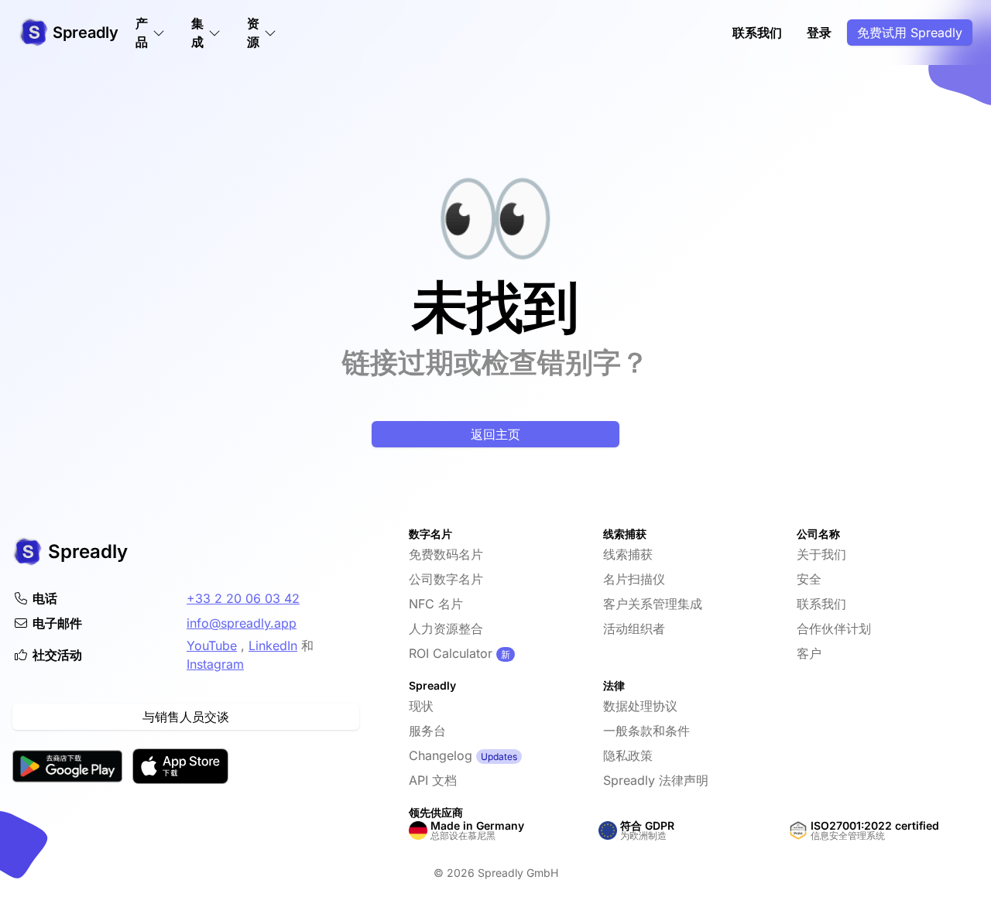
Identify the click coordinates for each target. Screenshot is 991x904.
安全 (809, 579)
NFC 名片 (436, 603)
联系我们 (757, 32)
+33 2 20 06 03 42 (243, 598)
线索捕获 (628, 554)
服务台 (427, 730)
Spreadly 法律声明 (655, 780)
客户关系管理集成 (652, 603)
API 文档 (433, 780)
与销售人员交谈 (185, 716)
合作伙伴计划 (834, 628)
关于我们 (821, 554)
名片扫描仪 (634, 579)
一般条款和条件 (646, 730)
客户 (809, 653)
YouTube (212, 645)
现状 (421, 706)
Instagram (215, 664)
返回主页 (495, 434)
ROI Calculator (450, 653)
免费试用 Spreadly (909, 32)
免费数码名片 (446, 554)
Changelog (440, 755)
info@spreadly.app (242, 623)
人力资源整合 (446, 628)
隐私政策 (628, 755)
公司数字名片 (446, 579)
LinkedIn (273, 645)
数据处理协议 (640, 706)
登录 (819, 32)
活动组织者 (634, 628)
